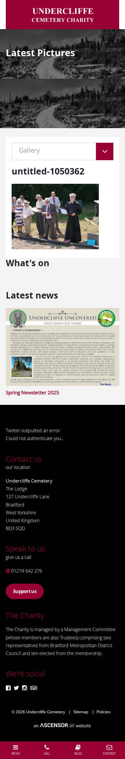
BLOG (78, 754)
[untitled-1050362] (55, 247)
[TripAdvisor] (34, 688)
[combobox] (62, 154)
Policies (103, 711)
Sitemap (80, 711)
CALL (47, 754)
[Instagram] (24, 688)
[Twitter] (16, 688)
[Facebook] (8, 688)
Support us (24, 591)
